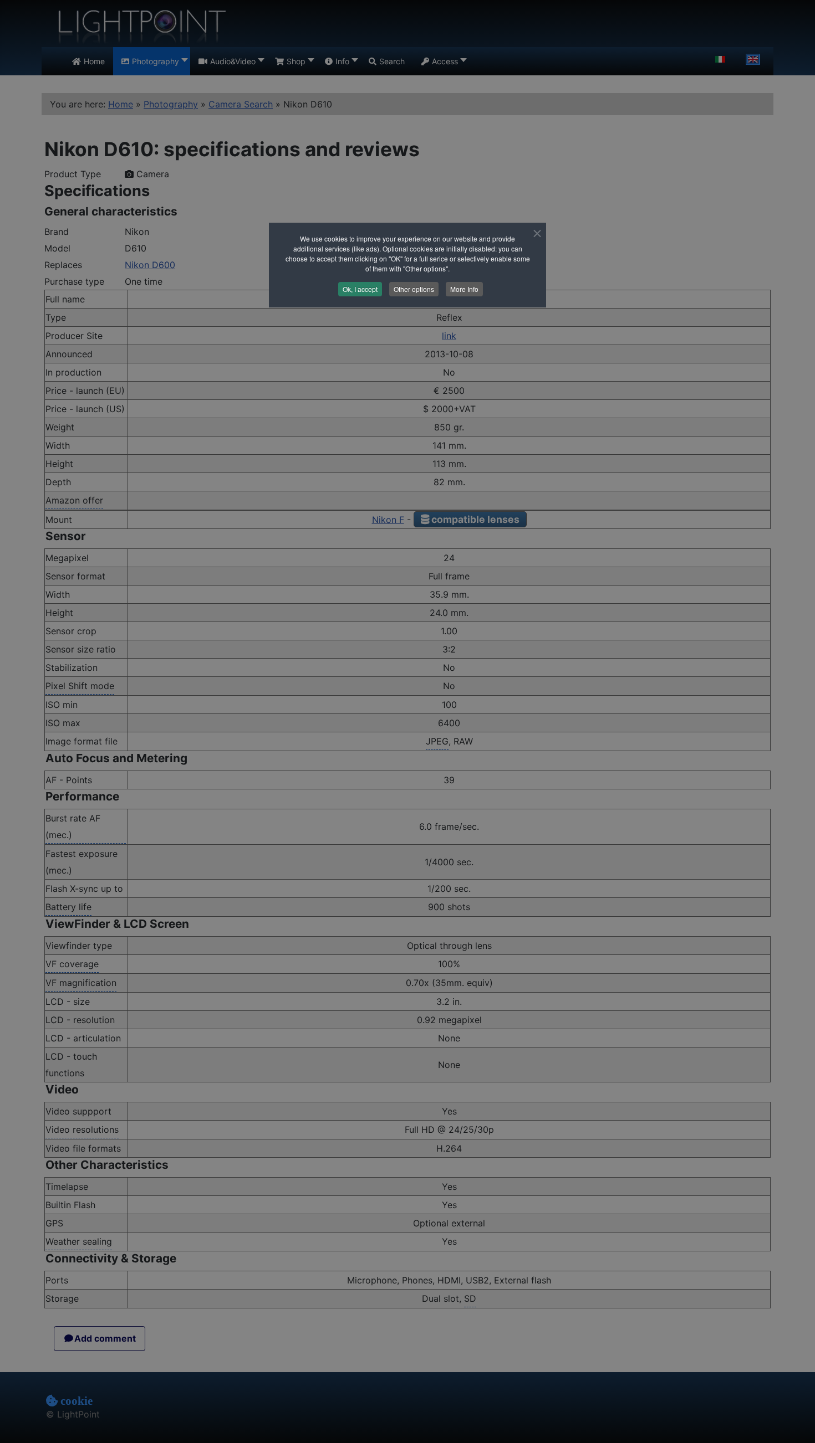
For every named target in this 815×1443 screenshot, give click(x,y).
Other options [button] (414, 289)
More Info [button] (464, 289)
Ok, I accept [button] (360, 289)
